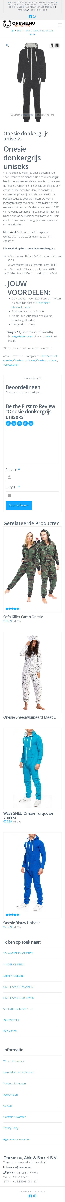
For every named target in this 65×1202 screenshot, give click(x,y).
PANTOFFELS (11, 1020)
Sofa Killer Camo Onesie (23, 616)
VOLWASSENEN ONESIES (18, 953)
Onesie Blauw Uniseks (21, 922)
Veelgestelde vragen (14, 1083)
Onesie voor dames (24, 360)
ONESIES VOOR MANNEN (18, 987)
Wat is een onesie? (13, 1061)
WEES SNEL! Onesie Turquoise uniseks (28, 815)
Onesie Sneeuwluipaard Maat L (29, 717)
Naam (13, 469)
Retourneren (10, 1094)
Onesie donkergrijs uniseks (39, 31)
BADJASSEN (10, 1031)
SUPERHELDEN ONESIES (17, 1009)
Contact (7, 1105)
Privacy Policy (10, 1128)
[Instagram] (34, 16)
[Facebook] (30, 16)
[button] (60, 25)
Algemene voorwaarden (16, 1139)
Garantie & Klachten (14, 1117)
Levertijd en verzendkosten (18, 1072)
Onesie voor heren (46, 360)
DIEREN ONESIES (13, 975)
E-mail (13, 487)
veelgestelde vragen (22, 336)
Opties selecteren (34, 601)
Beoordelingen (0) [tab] (32, 378)
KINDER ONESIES (13, 964)
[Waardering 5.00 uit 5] (33, 569)
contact (48, 336)
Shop (19, 31)
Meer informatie (34, 701)
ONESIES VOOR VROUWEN (18, 998)
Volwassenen (10, 364)
